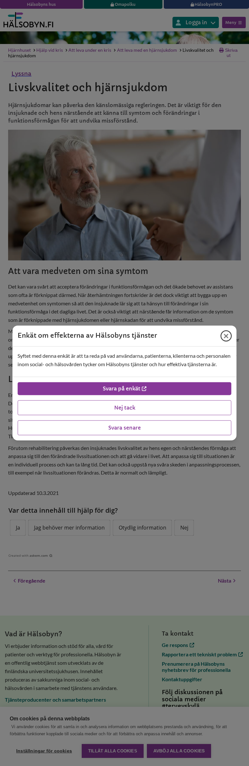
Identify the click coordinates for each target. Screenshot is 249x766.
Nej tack (124, 408)
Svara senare (124, 428)
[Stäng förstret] (226, 336)
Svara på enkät (121, 389)
